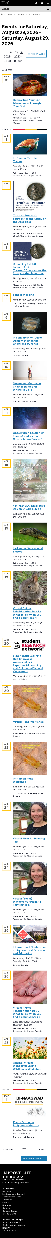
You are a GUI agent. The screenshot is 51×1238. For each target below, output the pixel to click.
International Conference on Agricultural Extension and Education (30, 950)
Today (24, 1148)
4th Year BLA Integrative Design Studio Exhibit (29, 507)
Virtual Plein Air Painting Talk (29, 840)
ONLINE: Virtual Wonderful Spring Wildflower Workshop (27, 1066)
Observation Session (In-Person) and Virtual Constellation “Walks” (29, 436)
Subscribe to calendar (33, 1158)
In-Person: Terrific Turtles (25, 159)
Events (9, 14)
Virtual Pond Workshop (28, 722)
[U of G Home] (2, 14)
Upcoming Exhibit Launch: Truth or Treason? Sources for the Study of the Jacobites (30, 268)
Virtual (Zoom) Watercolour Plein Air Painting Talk (27, 901)
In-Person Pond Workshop (23, 780)
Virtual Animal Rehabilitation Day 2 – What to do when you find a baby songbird (27, 1012)
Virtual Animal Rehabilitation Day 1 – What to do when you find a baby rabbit (27, 613)
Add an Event (37, 53)
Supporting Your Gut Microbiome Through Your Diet (27, 103)
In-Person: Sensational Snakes (28, 550)
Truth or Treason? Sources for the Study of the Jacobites (29, 218)
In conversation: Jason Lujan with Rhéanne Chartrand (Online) (28, 341)
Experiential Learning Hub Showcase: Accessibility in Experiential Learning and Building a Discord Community (28, 663)
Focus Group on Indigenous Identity (26, 1124)
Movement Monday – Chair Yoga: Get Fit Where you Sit (27, 386)
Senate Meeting (23, 294)
